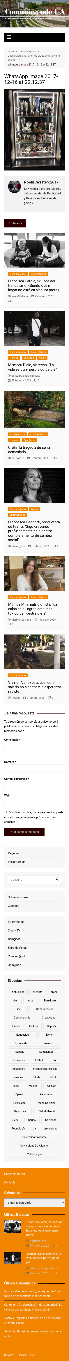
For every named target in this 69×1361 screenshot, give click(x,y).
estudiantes (46, 1051)
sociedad (50, 1120)
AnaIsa (16, 697)
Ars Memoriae (17, 434)
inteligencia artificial (45, 1068)
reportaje (20, 1111)
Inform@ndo (16, 922)
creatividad (48, 1017)
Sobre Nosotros (18, 897)
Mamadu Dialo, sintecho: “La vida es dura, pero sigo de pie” (32, 367)
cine (18, 1009)
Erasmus (48, 1043)
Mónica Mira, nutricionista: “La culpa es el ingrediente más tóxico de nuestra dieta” (32, 609)
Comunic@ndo (18, 274)
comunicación (45, 1009)
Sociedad (29, 357)
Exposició (19, 1060)
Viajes (42, 357)
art (15, 1000)
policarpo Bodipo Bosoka (26, 375)
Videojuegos (34, 1154)
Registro (13, 853)
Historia (14, 357)
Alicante (37, 992)
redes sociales (46, 1103)
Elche (49, 1034)
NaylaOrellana (20, 296)
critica (16, 1026)
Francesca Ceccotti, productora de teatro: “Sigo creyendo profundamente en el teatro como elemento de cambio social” (34, 531)
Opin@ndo (29, 440)
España (19, 1051)
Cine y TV (14, 930)
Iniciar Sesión (16, 862)
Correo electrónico (16, 778)
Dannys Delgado (14, 1318)
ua (34, 1128)
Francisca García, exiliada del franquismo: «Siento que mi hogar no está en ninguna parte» (33, 285)
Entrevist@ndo (39, 274)
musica (33, 1086)
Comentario (12, 739)
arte (30, 1000)
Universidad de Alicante (34, 1145)
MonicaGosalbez (21, 619)
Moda (36, 1077)
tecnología (18, 1128)
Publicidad (19, 1103)
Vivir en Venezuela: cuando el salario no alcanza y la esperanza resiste (34, 687)
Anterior (17, 223)
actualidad (18, 992)
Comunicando (22, 1017)
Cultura (34, 509)
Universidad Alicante (34, 1137)
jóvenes (18, 1077)
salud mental (47, 1111)
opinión (19, 1094)
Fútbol (39, 1060)
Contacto (13, 906)
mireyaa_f (18, 458)
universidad (50, 1128)
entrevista (21, 1043)
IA (54, 1060)
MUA (53, 1077)
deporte (52, 1026)
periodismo (47, 1094)
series (32, 1120)
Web (7, 795)
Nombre (10, 762)
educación (22, 1034)
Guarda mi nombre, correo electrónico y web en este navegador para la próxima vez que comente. (33, 817)
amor (53, 992)
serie (16, 1120)
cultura (33, 1026)
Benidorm (50, 1000)
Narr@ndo (14, 939)
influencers (18, 1068)
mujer (16, 1086)
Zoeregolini (18, 546)
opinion (51, 1086)
